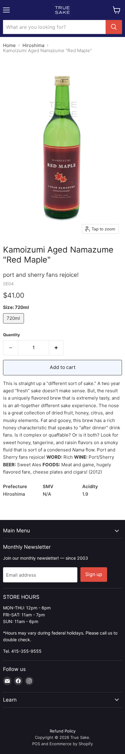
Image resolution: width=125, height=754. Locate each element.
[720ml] (14, 325)
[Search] (114, 27)
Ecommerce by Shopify (71, 743)
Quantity (11, 335)
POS (36, 743)
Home (9, 45)
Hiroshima (33, 45)
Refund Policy (63, 731)
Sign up (93, 574)
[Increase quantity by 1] (56, 347)
